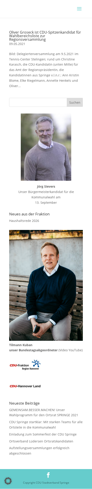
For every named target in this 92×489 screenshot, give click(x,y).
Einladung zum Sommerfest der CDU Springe (43, 434)
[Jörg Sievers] (46, 147)
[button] (8, 481)
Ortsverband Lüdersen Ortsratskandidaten (41, 441)
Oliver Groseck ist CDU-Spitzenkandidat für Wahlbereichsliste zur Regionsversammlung (45, 36)
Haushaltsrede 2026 (24, 221)
